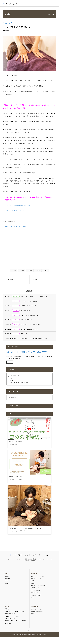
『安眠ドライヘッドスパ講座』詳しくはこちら (16, 205)
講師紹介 (33, 583)
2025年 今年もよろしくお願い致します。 (31, 324)
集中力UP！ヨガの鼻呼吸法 (15, 441)
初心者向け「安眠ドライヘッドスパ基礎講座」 (16, 620)
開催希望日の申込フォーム (37, 611)
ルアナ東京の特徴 (35, 590)
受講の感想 (7, 578)
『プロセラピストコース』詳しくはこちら (15, 226)
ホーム (29, 630)
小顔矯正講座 (8, 623)
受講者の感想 (34, 592)
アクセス (33, 597)
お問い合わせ (34, 613)
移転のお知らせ (24, 333)
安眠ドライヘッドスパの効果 (38, 585)
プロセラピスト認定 (10, 613)
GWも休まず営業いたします (27, 319)
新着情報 (7, 576)
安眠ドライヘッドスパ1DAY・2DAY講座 (14, 611)
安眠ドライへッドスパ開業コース (13, 616)
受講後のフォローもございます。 (29, 305)
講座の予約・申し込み (36, 609)
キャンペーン (16, 296)
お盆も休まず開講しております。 (29, 310)
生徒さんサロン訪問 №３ (15, 476)
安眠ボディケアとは (36, 578)
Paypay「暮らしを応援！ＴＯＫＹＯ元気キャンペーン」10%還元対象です (30, 338)
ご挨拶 (32, 580)
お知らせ (16, 301)
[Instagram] (29, 564)
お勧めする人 (7, 23)
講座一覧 (7, 609)
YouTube (21, 444)
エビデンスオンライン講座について (29, 315)
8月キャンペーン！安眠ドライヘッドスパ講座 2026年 (34, 296)
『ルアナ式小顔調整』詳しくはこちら (14, 210)
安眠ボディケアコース (10, 618)
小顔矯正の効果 (35, 588)
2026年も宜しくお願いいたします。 (29, 301)
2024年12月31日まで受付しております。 (31, 329)
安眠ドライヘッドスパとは (37, 576)
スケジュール (8, 580)
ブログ (24, 530)
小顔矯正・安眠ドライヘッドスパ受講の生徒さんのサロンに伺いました (26, 528)
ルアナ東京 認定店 (36, 595)
